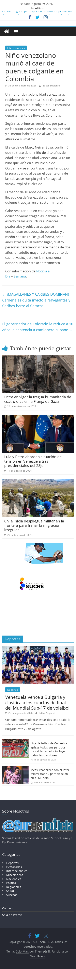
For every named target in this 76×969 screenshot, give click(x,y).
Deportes (12, 690)
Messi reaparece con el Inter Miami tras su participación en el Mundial (50, 774)
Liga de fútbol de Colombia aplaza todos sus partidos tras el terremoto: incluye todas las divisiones (49, 749)
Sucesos (11, 895)
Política (11, 883)
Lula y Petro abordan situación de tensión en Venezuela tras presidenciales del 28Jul (33, 461)
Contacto (8, 908)
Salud (10, 891)
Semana (20, 276)
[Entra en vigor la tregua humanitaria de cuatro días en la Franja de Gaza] (38, 357)
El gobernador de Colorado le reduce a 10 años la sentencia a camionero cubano (37, 326)
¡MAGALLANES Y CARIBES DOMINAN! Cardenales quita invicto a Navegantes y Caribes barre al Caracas (36, 300)
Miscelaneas (14, 875)
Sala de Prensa (12, 915)
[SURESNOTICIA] (6, 31)
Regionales (13, 887)
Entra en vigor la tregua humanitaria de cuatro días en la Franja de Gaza (37, 399)
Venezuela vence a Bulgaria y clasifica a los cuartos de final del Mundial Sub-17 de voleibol (37, 702)
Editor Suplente (51, 85)
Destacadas (14, 867)
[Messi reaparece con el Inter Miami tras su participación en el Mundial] (15, 768)
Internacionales (16, 48)
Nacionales (13, 879)
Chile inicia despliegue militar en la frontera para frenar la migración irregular (34, 525)
